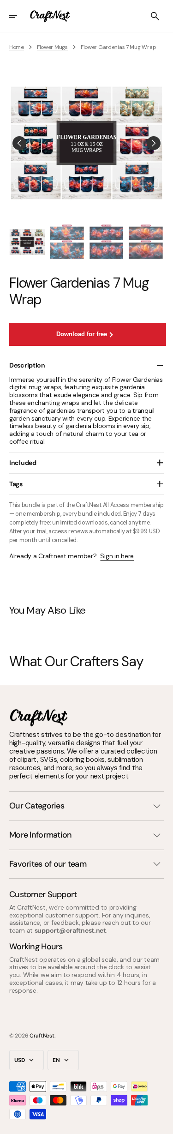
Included (22, 462)
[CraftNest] (50, 16)
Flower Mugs (52, 47)
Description (27, 365)
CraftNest (42, 1035)
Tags (16, 484)
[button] (19, 16)
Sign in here (117, 556)
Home (16, 47)
